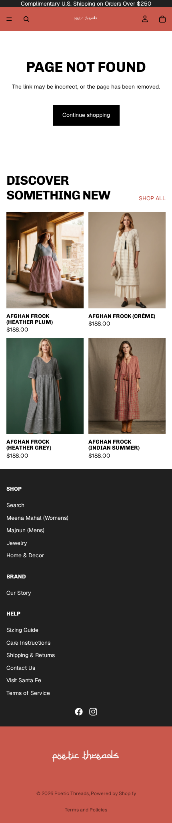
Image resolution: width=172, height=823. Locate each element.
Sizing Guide (22, 630)
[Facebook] (79, 711)
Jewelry (16, 543)
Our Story (18, 592)
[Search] (26, 19)
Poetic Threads (71, 793)
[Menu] (9, 19)
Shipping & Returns (30, 655)
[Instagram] (93, 711)
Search (15, 505)
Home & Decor (25, 555)
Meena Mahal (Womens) (37, 517)
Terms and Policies (86, 810)
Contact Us (20, 667)
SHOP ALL (152, 198)
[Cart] (162, 19)
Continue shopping (86, 114)
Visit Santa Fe (23, 680)
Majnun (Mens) (25, 530)
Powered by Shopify (113, 793)
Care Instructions (28, 642)
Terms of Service (28, 693)
